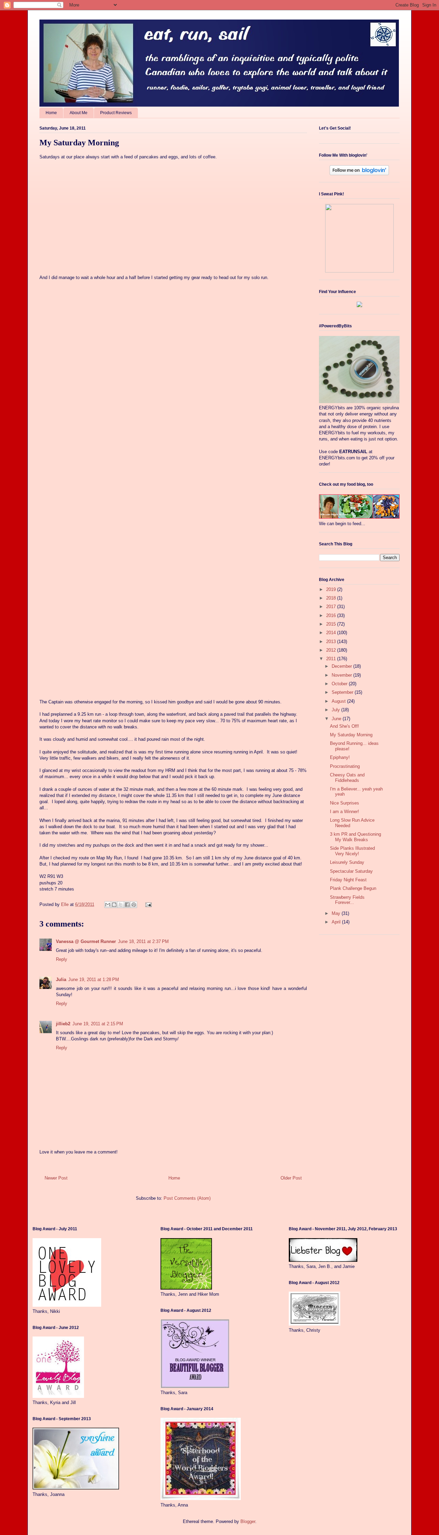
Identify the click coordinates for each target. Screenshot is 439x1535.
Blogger (247, 1521)
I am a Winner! (344, 811)
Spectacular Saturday (351, 871)
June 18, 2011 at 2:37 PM (143, 941)
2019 (331, 589)
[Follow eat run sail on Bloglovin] (359, 173)
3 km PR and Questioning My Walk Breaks (355, 837)
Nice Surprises (344, 803)
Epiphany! (340, 757)
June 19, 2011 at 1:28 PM (93, 979)
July (336, 709)
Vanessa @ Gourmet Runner (86, 941)
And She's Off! (344, 726)
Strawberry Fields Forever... (347, 900)
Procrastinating (345, 766)
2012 (331, 650)
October (340, 683)
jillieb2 (63, 1023)
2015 (331, 624)
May (337, 913)
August (339, 701)
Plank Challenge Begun (353, 888)
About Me (78, 112)
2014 (331, 632)
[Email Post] (147, 904)
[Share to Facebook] (127, 904)
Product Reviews (116, 112)
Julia (61, 979)
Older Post (291, 1178)
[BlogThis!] (114, 904)
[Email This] (107, 904)
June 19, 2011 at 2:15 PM (97, 1023)
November (342, 675)
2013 (331, 641)
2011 (331, 658)
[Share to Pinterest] (133, 904)
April (337, 921)
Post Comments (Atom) (187, 1198)
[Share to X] (120, 904)
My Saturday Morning (351, 734)
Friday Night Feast (348, 879)
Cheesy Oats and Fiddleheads (347, 777)
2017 (331, 606)
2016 (331, 615)
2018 (331, 598)
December (342, 666)
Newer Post (56, 1178)
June (337, 718)
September (343, 692)
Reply (61, 959)
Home (51, 112)
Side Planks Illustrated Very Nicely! (352, 851)
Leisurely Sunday (347, 862)
